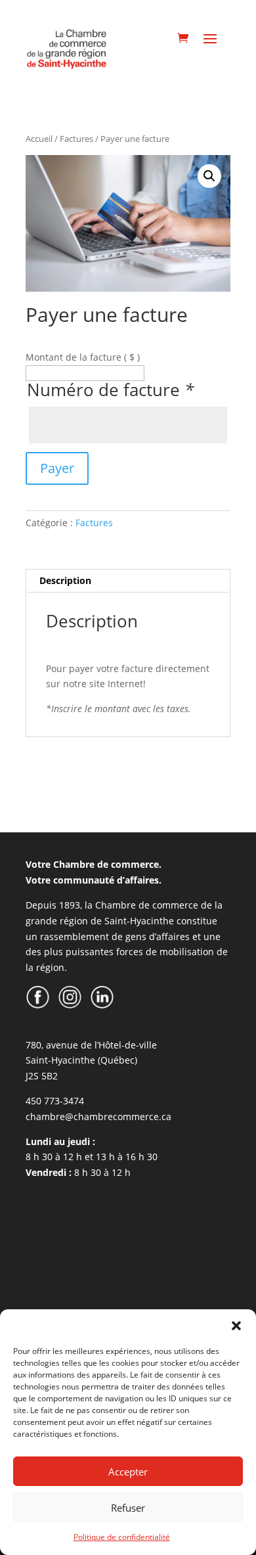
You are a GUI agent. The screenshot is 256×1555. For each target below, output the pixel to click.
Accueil (39, 139)
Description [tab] (65, 580)
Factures (76, 139)
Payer (57, 468)
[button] (236, 1325)
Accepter (128, 1471)
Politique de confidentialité (122, 1537)
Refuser (128, 1507)
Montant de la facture (83, 357)
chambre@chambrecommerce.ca (98, 1116)
